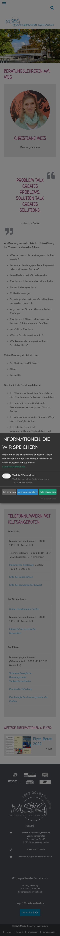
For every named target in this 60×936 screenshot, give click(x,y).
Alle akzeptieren (48, 491)
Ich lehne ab (9, 491)
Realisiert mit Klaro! (48, 499)
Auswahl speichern (28, 491)
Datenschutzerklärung (13, 466)
